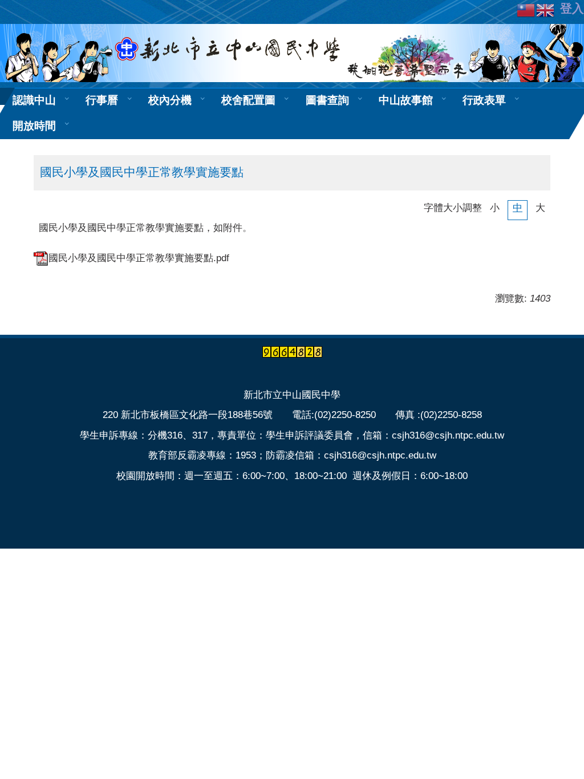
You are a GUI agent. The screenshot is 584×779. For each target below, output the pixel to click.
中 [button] (517, 207)
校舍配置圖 (248, 101)
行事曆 (102, 101)
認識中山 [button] (34, 101)
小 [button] (495, 207)
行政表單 (484, 101)
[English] (545, 9)
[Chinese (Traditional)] (526, 9)
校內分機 (170, 101)
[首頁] (292, 52)
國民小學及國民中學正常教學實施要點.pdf (138, 258)
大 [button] (540, 207)
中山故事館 (406, 101)
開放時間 (34, 126)
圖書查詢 (327, 101)
